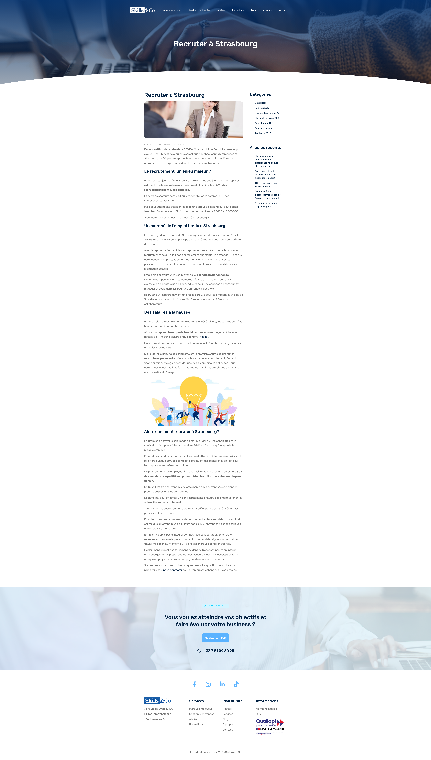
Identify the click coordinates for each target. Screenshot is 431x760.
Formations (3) (262, 108)
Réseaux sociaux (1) (265, 128)
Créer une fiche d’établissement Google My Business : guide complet (269, 194)
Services (228, 714)
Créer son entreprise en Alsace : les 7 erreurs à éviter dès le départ (267, 174)
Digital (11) (260, 103)
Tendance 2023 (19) (265, 133)
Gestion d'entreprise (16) (267, 113)
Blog (253, 10)
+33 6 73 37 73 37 (154, 718)
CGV (258, 714)
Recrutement (179, 144)
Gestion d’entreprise (199, 10)
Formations (238, 10)
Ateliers (221, 10)
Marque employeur (172, 10)
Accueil (227, 708)
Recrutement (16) (264, 123)
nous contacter (172, 570)
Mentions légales (266, 708)
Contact (283, 10)
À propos (267, 10)
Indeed (203, 336)
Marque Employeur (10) (267, 118)
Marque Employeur (165, 144)
